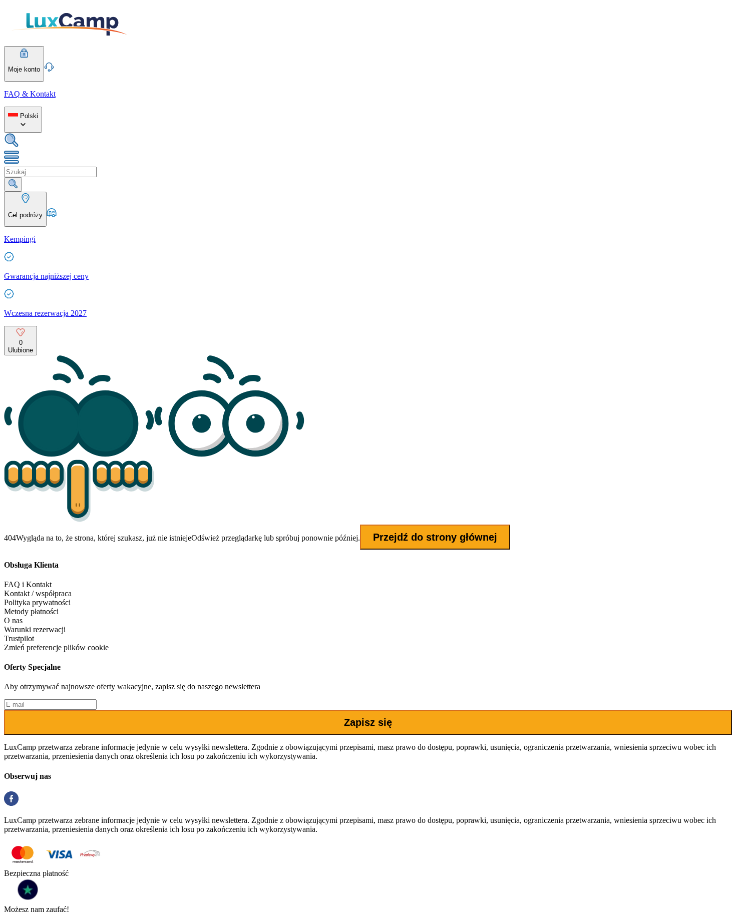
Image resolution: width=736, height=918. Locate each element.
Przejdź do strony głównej (435, 537)
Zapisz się (368, 722)
